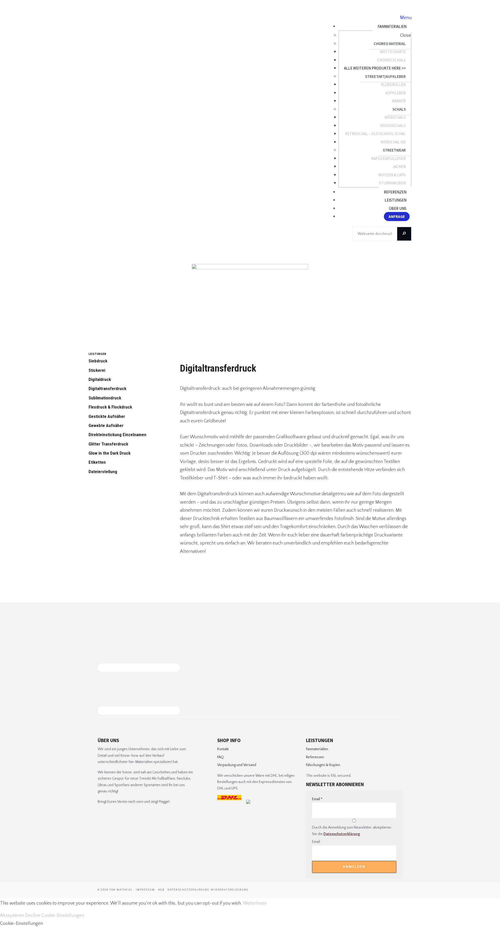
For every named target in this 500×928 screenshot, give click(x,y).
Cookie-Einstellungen (62, 915)
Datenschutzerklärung (341, 834)
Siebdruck (98, 360)
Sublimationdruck (105, 397)
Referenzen (315, 757)
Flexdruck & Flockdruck (110, 407)
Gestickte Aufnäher (107, 416)
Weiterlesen (255, 903)
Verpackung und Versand (236, 765)
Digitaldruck (100, 379)
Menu (405, 17)
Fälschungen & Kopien (323, 765)
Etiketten (97, 462)
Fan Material (115, 26)
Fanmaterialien (317, 749)
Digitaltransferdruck (107, 388)
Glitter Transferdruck (108, 444)
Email (317, 799)
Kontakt (223, 749)
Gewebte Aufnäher (106, 425)
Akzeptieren (12, 915)
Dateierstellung (103, 471)
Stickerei (97, 370)
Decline (32, 915)
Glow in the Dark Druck (109, 453)
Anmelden (354, 867)
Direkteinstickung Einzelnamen (117, 434)
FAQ (220, 757)
